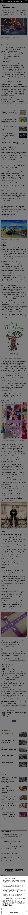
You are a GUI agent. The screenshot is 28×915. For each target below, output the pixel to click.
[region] (14, 895)
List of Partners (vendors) (7, 905)
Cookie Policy (19, 891)
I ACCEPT (14, 908)
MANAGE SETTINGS (14, 912)
